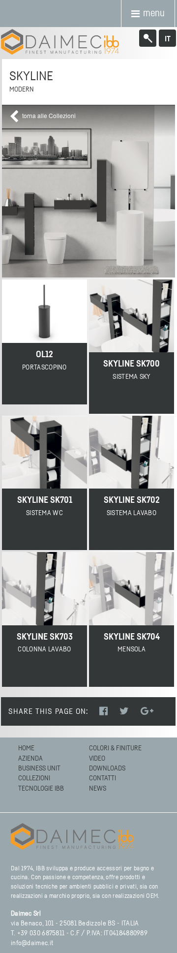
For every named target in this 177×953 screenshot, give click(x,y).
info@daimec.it (32, 943)
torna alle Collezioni (49, 115)
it (168, 39)
